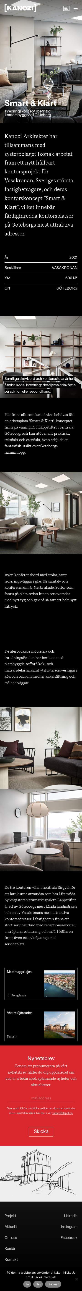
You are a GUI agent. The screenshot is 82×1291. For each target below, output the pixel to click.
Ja (27, 1284)
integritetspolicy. (62, 1113)
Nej (38, 1284)
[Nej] (76, 1279)
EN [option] (66, 9)
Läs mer (53, 1284)
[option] (66, 9)
